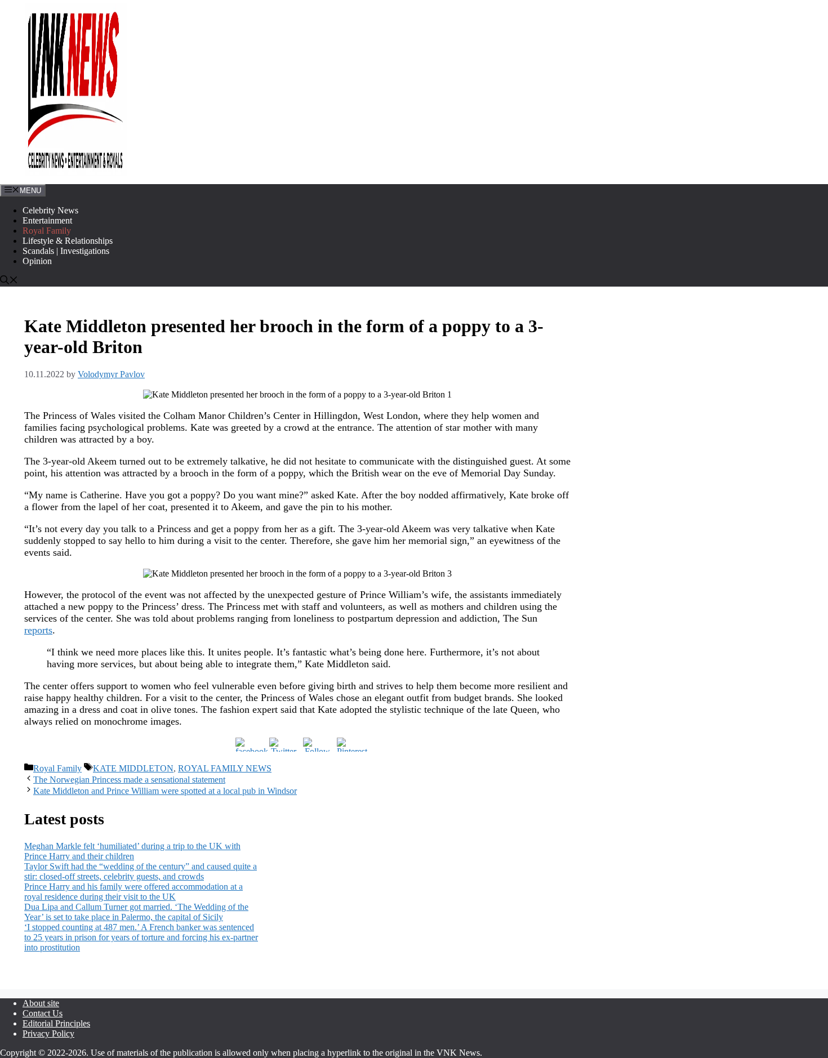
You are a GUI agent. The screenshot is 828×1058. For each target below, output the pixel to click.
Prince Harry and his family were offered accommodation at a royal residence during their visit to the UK (133, 891)
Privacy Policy (48, 1033)
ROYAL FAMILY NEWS (224, 768)
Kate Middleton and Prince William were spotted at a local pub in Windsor (165, 791)
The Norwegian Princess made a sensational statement (129, 779)
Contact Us (43, 1013)
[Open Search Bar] (9, 281)
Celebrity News (50, 210)
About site (41, 1003)
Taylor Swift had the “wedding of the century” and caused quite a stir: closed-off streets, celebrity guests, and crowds (140, 871)
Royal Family (47, 230)
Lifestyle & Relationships (68, 240)
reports (38, 630)
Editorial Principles (56, 1023)
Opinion (37, 261)
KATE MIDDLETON (133, 768)
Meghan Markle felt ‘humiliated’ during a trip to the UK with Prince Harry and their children (132, 851)
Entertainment (47, 220)
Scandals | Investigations (66, 251)
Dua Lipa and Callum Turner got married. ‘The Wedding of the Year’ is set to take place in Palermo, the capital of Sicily (136, 912)
